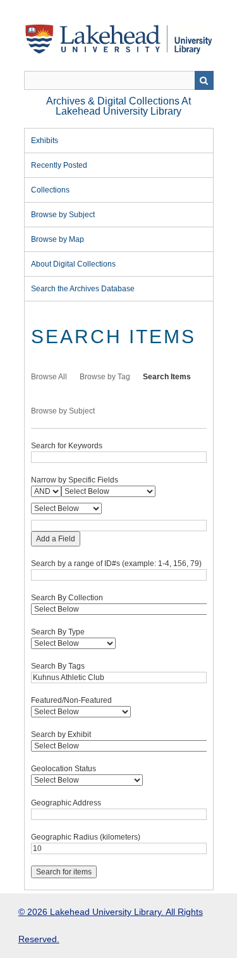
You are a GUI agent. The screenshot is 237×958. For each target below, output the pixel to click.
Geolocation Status (63, 768)
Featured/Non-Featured (71, 700)
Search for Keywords (66, 445)
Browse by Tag (105, 376)
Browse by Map (57, 239)
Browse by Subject (63, 214)
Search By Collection (67, 597)
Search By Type (58, 631)
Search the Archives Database (83, 288)
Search (204, 80)
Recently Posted (59, 165)
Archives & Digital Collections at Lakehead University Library (118, 106)
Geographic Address (66, 802)
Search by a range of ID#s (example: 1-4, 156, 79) (116, 563)
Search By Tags (58, 666)
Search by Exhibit (61, 734)
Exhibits (44, 140)
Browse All (49, 376)
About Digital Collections (73, 264)
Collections (50, 190)
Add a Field (55, 538)
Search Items (167, 376)
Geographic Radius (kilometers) (85, 837)
